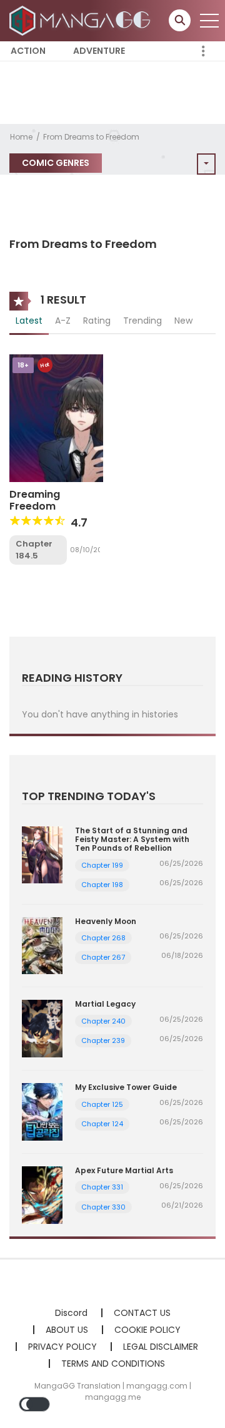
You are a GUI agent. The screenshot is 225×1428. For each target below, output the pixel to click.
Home (21, 136)
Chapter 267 (103, 957)
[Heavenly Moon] (42, 944)
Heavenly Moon (105, 921)
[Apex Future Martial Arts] (42, 1194)
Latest (29, 320)
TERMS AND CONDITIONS (113, 1363)
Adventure (99, 50)
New (183, 320)
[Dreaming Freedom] (56, 417)
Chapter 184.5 (34, 550)
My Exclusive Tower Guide (126, 1087)
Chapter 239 (103, 1040)
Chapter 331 (102, 1187)
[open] (209, 21)
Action (28, 50)
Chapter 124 (102, 1124)
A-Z (63, 320)
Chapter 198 (102, 885)
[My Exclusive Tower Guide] (42, 1111)
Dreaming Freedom (34, 500)
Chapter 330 (103, 1207)
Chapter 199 (102, 865)
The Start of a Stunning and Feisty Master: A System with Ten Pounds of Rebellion (132, 839)
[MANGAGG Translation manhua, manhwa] (81, 20)
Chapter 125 (102, 1104)
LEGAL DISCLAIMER (160, 1346)
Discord (71, 1313)
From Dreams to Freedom (91, 136)
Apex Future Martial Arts (124, 1170)
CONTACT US (142, 1313)
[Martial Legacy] (42, 1028)
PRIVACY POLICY (62, 1346)
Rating (97, 320)
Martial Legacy (105, 1004)
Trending (142, 320)
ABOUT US (67, 1329)
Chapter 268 (103, 938)
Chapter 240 (103, 1021)
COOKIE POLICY (147, 1329)
